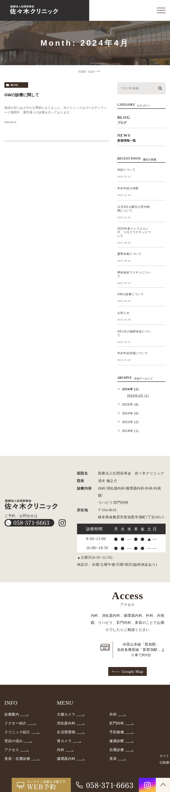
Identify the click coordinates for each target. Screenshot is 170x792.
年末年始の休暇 (128, 188)
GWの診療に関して (21, 95)
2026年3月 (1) (138, 395)
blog (14, 85)
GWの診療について (130, 294)
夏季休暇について (129, 254)
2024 (91, 71)
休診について (126, 169)
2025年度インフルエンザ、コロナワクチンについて (134, 232)
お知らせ (123, 312)
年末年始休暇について (132, 353)
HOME (82, 71)
